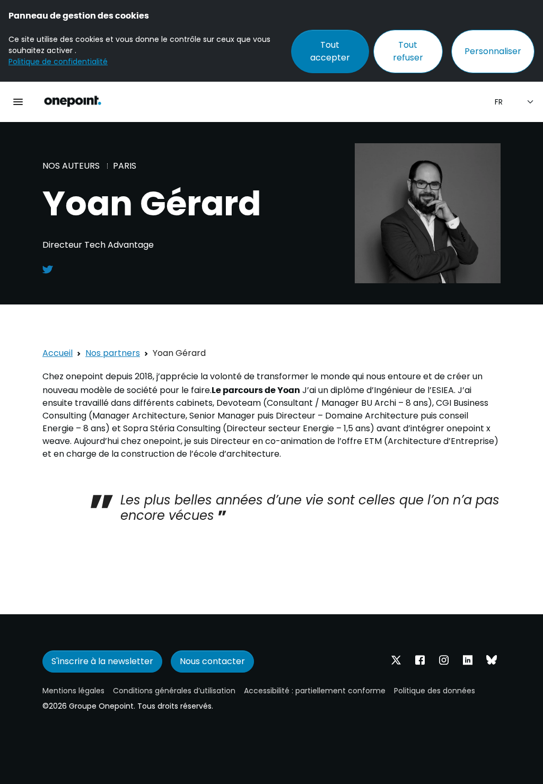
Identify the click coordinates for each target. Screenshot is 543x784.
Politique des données (434, 690)
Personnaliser (493, 51)
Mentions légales (73, 690)
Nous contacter (212, 661)
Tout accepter (330, 51)
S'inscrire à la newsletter (102, 661)
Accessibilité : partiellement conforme (315, 690)
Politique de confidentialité (58, 61)
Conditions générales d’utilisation (174, 690)
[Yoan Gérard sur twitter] (47, 269)
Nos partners (112, 353)
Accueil (57, 353)
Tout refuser (408, 51)
